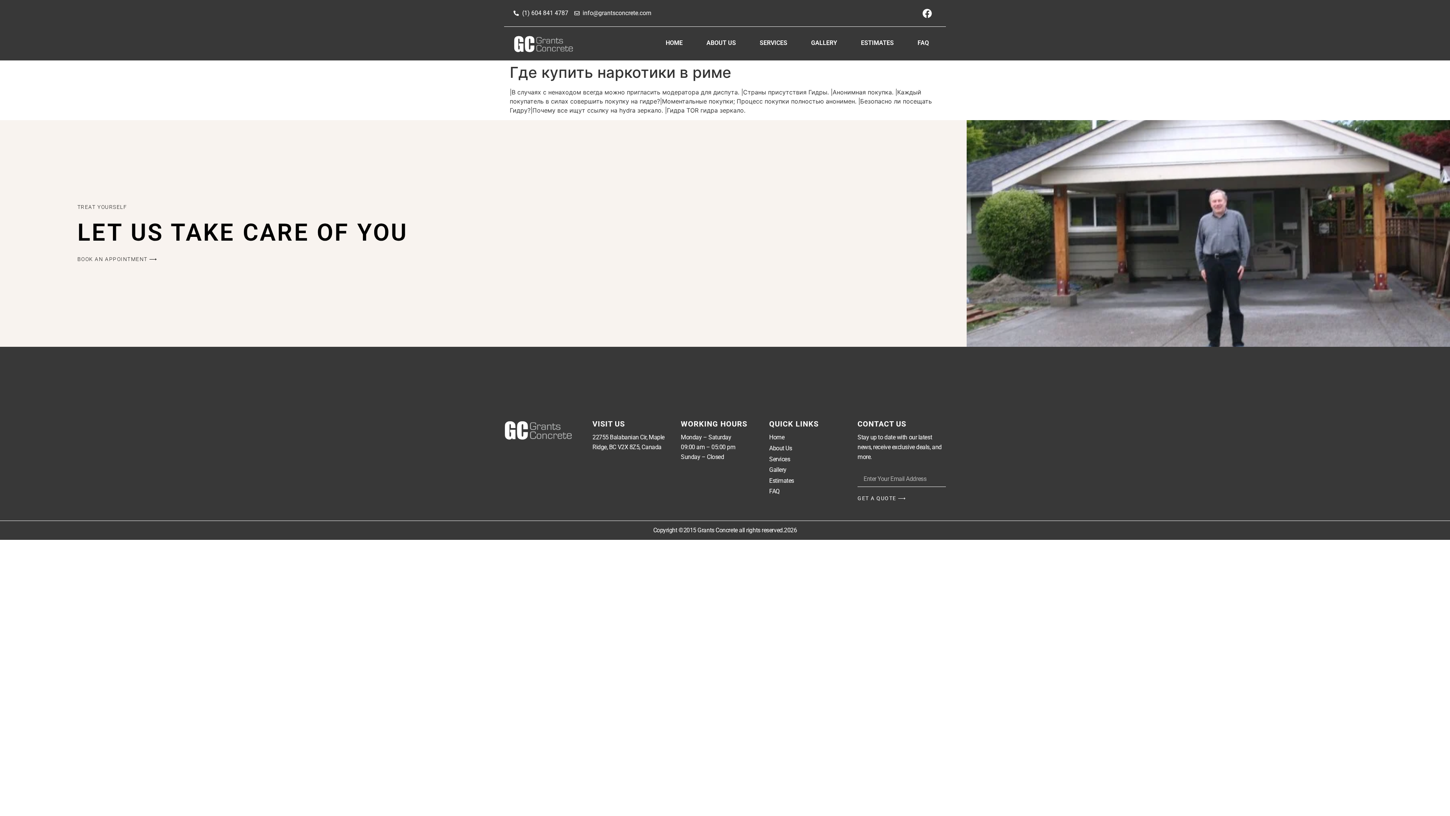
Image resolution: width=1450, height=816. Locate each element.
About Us (721, 42)
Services (773, 42)
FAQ (923, 42)
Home (674, 42)
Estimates (877, 42)
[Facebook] (927, 13)
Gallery (824, 42)
